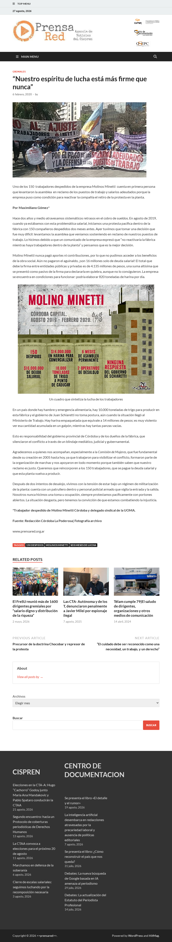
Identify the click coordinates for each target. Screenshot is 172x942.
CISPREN (26, 772)
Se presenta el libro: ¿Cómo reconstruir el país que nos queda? (84, 856)
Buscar (18, 718)
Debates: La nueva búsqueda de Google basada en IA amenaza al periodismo (85, 878)
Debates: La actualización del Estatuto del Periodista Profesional (85, 900)
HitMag (154, 935)
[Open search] (155, 57)
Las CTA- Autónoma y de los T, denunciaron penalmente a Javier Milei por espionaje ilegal (85, 608)
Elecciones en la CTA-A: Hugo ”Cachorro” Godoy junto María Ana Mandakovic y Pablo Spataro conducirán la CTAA (34, 795)
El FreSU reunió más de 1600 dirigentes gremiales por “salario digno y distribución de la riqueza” (35, 608)
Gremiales (19, 71)
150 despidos (34, 545)
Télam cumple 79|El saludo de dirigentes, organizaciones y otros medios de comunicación (135, 608)
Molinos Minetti (57, 545)
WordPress (135, 935)
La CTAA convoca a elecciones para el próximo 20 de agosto (34, 848)
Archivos (19, 696)
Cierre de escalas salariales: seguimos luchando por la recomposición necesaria (32, 887)
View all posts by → (30, 677)
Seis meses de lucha (83, 545)
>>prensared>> (47, 935)
